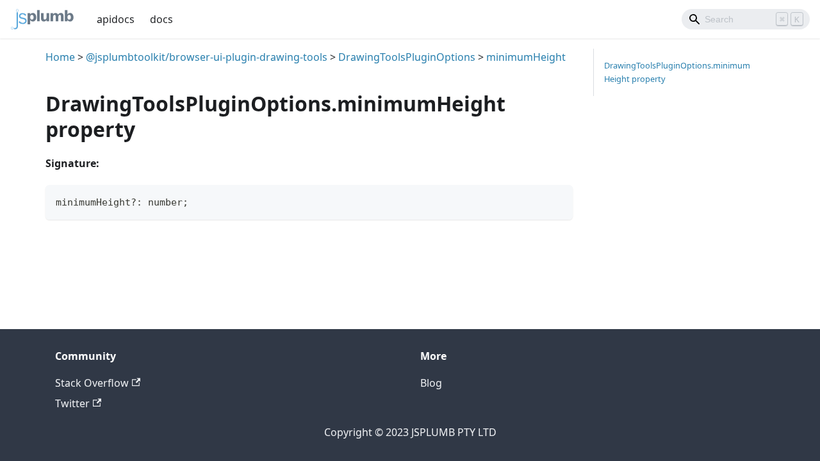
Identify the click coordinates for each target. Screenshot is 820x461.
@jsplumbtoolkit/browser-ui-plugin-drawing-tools (206, 57)
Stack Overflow (92, 383)
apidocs (116, 19)
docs (161, 19)
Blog (431, 383)
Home (60, 57)
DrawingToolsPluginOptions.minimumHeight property (677, 72)
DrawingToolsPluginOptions (406, 57)
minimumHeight (526, 57)
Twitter (72, 403)
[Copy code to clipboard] (557, 200)
